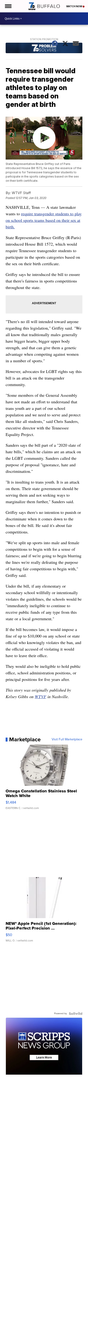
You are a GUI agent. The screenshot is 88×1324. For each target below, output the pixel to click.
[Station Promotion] (44, 48)
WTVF (40, 696)
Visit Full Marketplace (67, 739)
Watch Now (74, 6)
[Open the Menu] (8, 6)
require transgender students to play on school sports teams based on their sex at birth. (44, 220)
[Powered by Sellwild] (75, 1013)
